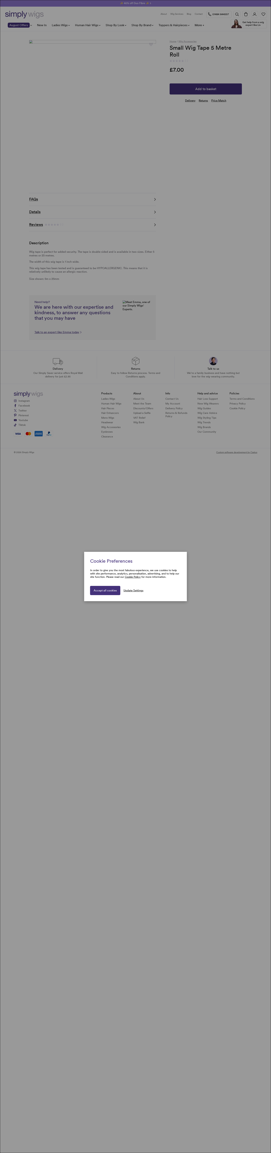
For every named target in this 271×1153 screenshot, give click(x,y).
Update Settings (133, 590)
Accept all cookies (105, 590)
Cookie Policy (133, 576)
